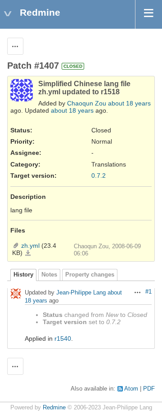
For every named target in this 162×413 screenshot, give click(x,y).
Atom (131, 389)
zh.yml (30, 245)
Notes (49, 275)
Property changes (89, 275)
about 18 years (129, 103)
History (23, 275)
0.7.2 (98, 175)
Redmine (54, 407)
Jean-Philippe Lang (81, 293)
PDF (149, 389)
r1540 (62, 338)
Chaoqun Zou (86, 103)
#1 (148, 292)
